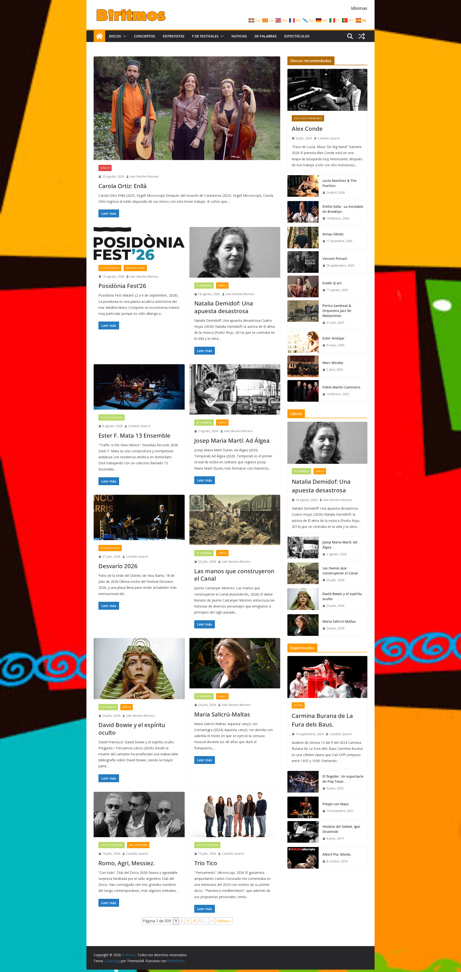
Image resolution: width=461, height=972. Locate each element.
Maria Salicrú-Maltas (222, 714)
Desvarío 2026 (118, 566)
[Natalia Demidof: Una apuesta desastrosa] (234, 252)
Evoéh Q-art (331, 283)
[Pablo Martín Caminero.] (303, 391)
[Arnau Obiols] (303, 237)
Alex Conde (307, 128)
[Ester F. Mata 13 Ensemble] (139, 387)
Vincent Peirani (334, 258)
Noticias (239, 36)
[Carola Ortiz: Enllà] (187, 108)
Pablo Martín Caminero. (341, 387)
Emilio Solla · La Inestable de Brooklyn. (342, 209)
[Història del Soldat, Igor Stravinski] (303, 832)
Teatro (298, 705)
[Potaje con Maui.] (303, 807)
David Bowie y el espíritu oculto (131, 728)
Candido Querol (139, 426)
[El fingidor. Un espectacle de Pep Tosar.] (303, 782)
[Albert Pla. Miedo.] (303, 858)
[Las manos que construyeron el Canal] (234, 520)
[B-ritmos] (99, 36)
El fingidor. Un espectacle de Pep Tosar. (343, 779)
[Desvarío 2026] (139, 517)
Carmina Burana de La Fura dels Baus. (322, 720)
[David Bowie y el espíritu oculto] (139, 668)
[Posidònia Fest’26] (139, 243)
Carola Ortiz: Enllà (122, 186)
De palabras (266, 36)
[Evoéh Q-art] (303, 286)
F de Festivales (205, 36)
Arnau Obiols (333, 234)
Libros (222, 285)
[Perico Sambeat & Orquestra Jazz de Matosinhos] (303, 314)
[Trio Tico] (234, 814)
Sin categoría (138, 845)
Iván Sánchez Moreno (144, 176)
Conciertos (144, 36)
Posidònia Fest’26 (122, 286)
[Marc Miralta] (303, 366)
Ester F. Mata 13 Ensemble (134, 435)
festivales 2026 (135, 268)
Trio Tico (205, 863)
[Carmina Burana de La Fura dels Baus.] (327, 677)
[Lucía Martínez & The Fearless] (303, 186)
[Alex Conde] (327, 90)
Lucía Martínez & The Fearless (339, 183)
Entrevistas (173, 36)
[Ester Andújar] (303, 342)
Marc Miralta (332, 362)
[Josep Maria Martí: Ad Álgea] (234, 389)
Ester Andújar (333, 338)
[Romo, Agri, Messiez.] (139, 814)
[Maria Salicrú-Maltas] (234, 663)
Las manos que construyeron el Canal (234, 574)
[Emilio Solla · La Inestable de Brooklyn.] (303, 212)
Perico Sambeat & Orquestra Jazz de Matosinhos (336, 310)
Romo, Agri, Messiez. (126, 863)
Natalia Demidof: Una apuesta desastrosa (223, 307)
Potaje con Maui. (335, 804)
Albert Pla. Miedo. (336, 854)
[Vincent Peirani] (303, 262)
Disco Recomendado (308, 118)
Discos (115, 36)
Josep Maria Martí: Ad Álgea (232, 440)
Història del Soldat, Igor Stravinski (341, 829)
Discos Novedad (111, 417)
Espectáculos (296, 36)
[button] (123, 36)
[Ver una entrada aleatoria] (361, 36)
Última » (224, 921)
